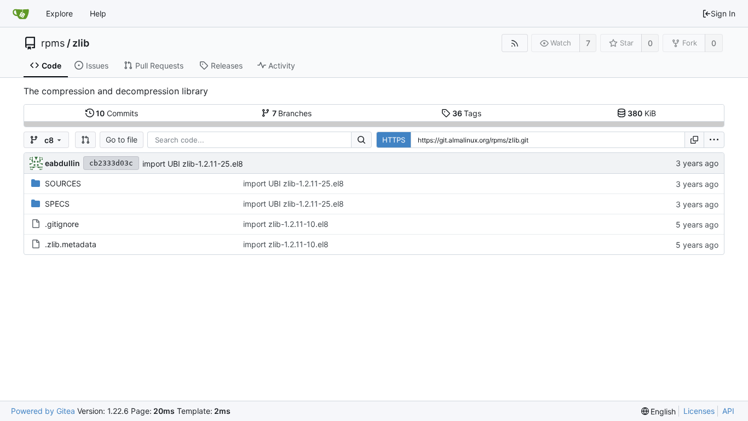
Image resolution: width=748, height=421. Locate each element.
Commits (117, 113)
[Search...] (361, 140)
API (728, 411)
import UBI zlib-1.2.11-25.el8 (192, 163)
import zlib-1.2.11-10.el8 (286, 224)
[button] (85, 140)
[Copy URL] (694, 140)
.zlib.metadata (70, 244)
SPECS (57, 203)
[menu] (714, 140)
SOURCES (63, 183)
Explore (59, 13)
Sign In (723, 13)
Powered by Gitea (43, 411)
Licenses (699, 411)
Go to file (121, 139)
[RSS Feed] (514, 43)
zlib (80, 43)
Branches (292, 113)
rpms (53, 43)
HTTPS (393, 139)
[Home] (20, 14)
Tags (467, 113)
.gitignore (62, 224)
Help (98, 13)
